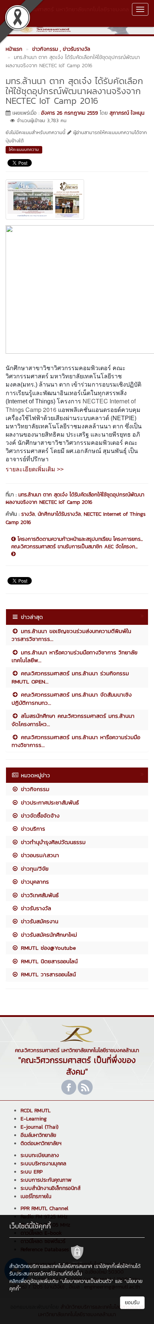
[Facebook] (68, 1087)
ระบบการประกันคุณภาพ (46, 1180)
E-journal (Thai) (39, 1127)
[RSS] (85, 1087)
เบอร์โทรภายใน (36, 1196)
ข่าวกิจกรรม (34, 789)
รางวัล (28, 514)
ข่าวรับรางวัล (35, 908)
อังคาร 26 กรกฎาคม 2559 (69, 113)
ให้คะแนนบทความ (24, 149)
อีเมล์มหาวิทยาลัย (38, 1135)
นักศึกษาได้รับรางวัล (59, 514)
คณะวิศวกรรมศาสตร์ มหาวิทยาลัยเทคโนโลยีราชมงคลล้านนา (67, 13)
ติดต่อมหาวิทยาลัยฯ (41, 1143)
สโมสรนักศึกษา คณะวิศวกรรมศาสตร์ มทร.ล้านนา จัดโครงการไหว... (73, 719)
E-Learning (34, 1119)
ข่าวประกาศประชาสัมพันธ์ (49, 802)
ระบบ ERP (32, 1172)
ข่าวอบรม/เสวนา (39, 855)
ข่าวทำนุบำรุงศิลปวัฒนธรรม (52, 842)
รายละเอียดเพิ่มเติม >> (35, 469)
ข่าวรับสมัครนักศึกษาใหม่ (48, 934)
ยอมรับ (132, 1302)
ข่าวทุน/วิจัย (34, 868)
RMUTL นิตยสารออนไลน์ (48, 961)
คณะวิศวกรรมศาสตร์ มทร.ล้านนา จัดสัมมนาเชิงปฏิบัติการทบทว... (72, 698)
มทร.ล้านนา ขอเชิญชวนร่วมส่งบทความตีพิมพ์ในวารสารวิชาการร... (71, 635)
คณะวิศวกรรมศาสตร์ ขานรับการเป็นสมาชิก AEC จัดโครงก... (74, 547)
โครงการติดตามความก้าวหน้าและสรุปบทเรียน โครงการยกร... (79, 539)
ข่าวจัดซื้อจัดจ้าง (39, 815)
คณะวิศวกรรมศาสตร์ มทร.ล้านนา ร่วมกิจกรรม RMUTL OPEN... (70, 677)
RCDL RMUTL (35, 1110)
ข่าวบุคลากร (34, 881)
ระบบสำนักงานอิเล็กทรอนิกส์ (50, 1188)
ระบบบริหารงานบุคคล (43, 1164)
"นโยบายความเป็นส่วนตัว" (86, 1281)
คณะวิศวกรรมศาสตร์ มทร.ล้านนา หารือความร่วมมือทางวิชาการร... (76, 741)
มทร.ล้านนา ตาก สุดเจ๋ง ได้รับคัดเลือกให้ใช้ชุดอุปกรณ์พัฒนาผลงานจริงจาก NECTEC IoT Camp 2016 (75, 498)
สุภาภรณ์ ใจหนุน (127, 113)
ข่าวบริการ (32, 828)
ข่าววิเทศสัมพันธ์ (39, 895)
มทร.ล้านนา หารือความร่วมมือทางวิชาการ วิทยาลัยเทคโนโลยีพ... (75, 656)
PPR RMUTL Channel (44, 1208)
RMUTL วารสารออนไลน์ (47, 974)
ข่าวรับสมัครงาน (38, 921)
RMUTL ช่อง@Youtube (47, 947)
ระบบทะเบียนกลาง (40, 1155)
